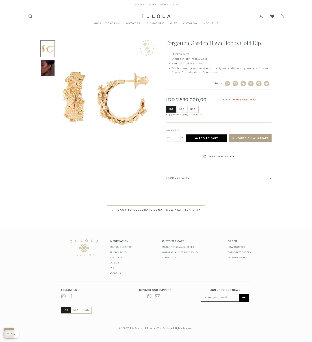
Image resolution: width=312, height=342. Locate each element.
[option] (106, 96)
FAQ (112, 268)
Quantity (173, 130)
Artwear (133, 23)
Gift (173, 23)
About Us (211, 23)
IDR (171, 109)
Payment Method (238, 257)
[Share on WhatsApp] (227, 84)
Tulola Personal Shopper (178, 247)
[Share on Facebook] (251, 84)
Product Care (177, 178)
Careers (115, 262)
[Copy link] (243, 84)
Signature (155, 23)
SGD (182, 109)
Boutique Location (121, 247)
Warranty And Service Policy (180, 252)
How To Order (236, 247)
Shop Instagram (106, 23)
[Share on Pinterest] (259, 84)
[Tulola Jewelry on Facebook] (71, 296)
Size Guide (116, 257)
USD (193, 109)
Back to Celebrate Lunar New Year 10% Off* (158, 209)
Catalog (190, 23)
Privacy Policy (119, 252)
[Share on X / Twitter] (267, 84)
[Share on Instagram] (235, 84)
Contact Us (169, 257)
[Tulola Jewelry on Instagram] (63, 296)
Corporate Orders (239, 252)
